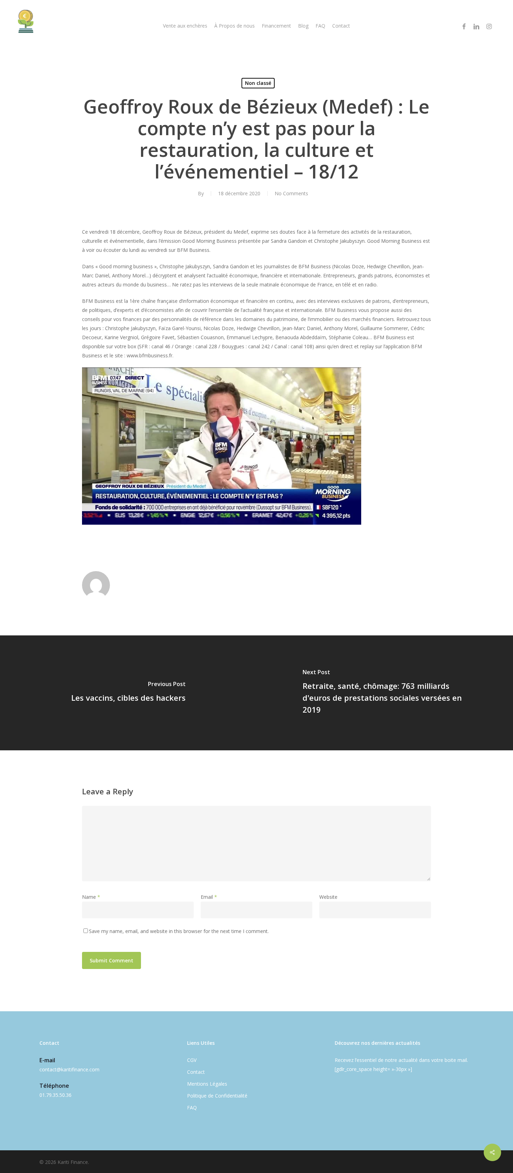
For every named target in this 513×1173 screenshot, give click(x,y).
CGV (191, 1060)
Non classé (258, 83)
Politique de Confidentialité (217, 1095)
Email (209, 897)
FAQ (192, 1107)
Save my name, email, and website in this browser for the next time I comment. (179, 931)
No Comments (291, 193)
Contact (196, 1072)
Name (91, 897)
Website (328, 897)
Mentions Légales (207, 1083)
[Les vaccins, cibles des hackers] (128, 692)
